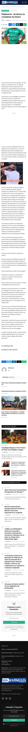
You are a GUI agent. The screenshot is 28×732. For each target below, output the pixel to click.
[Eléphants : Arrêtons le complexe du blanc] (14, 36)
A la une (4, 442)
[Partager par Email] (21, 24)
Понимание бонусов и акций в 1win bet (13, 391)
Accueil (3, 6)
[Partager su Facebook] (10, 24)
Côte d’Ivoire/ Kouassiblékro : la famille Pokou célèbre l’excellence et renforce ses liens (12, 413)
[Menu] (26, 2)
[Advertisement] (14, 63)
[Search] (23, 2)
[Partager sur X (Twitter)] (13, 24)
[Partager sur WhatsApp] (25, 24)
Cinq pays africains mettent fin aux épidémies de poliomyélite (14, 586)
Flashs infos (5, 10)
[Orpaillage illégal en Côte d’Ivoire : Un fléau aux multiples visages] (14, 437)
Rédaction (8, 20)
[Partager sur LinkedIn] (17, 24)
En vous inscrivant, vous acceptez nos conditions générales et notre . (14, 628)
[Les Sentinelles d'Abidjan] (9, 2)
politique (12, 725)
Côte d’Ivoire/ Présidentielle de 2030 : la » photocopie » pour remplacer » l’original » (18, 464)
